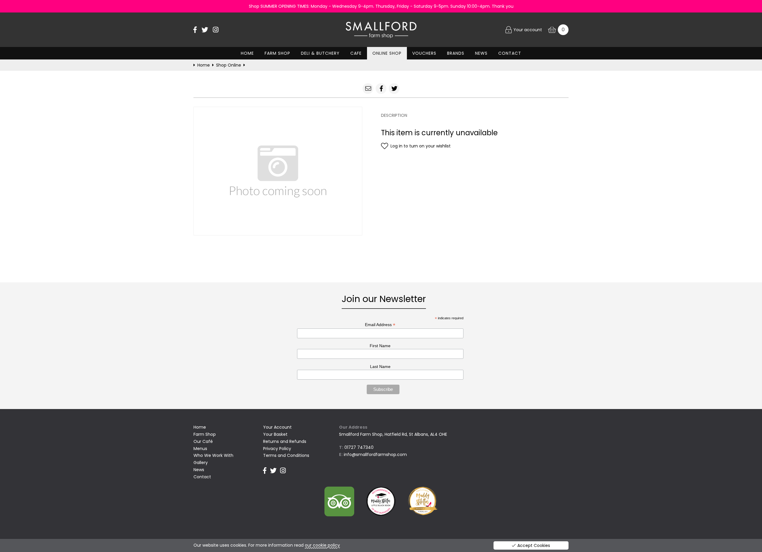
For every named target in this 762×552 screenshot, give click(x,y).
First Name (380, 345)
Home (247, 53)
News (481, 53)
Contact (509, 53)
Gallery (200, 462)
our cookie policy (322, 545)
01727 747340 (359, 447)
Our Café (203, 441)
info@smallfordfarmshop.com (375, 454)
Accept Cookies (533, 545)
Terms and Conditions (286, 455)
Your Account (277, 427)
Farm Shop (277, 53)
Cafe (356, 53)
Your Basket (275, 434)
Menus (200, 449)
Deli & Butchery (320, 53)
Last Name (380, 366)
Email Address (380, 325)
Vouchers (424, 53)
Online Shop (387, 53)
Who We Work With (213, 455)
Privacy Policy (277, 449)
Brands (455, 53)
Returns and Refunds (284, 441)
